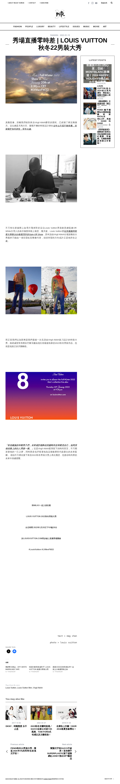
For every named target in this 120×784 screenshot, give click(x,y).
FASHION (54, 35)
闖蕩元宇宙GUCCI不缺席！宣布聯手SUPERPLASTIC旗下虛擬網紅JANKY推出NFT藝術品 (59, 751)
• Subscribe (44, 3)
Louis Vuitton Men (24, 688)
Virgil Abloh (38, 688)
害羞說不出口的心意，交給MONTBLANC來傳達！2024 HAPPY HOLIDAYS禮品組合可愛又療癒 (97, 73)
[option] (16, 718)
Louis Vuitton (11, 688)
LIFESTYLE (97, 62)
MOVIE (100, 99)
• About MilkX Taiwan (15, 3)
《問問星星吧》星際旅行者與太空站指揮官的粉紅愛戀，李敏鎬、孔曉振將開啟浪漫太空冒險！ (104, 136)
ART (99, 107)
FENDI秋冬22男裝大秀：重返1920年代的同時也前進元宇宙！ (23, 749)
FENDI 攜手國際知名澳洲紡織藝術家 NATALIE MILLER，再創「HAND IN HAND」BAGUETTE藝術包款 (104, 119)
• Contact (32, 3)
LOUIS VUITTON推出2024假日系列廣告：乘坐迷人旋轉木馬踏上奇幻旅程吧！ (104, 91)
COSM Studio (47, 779)
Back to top (108, 779)
